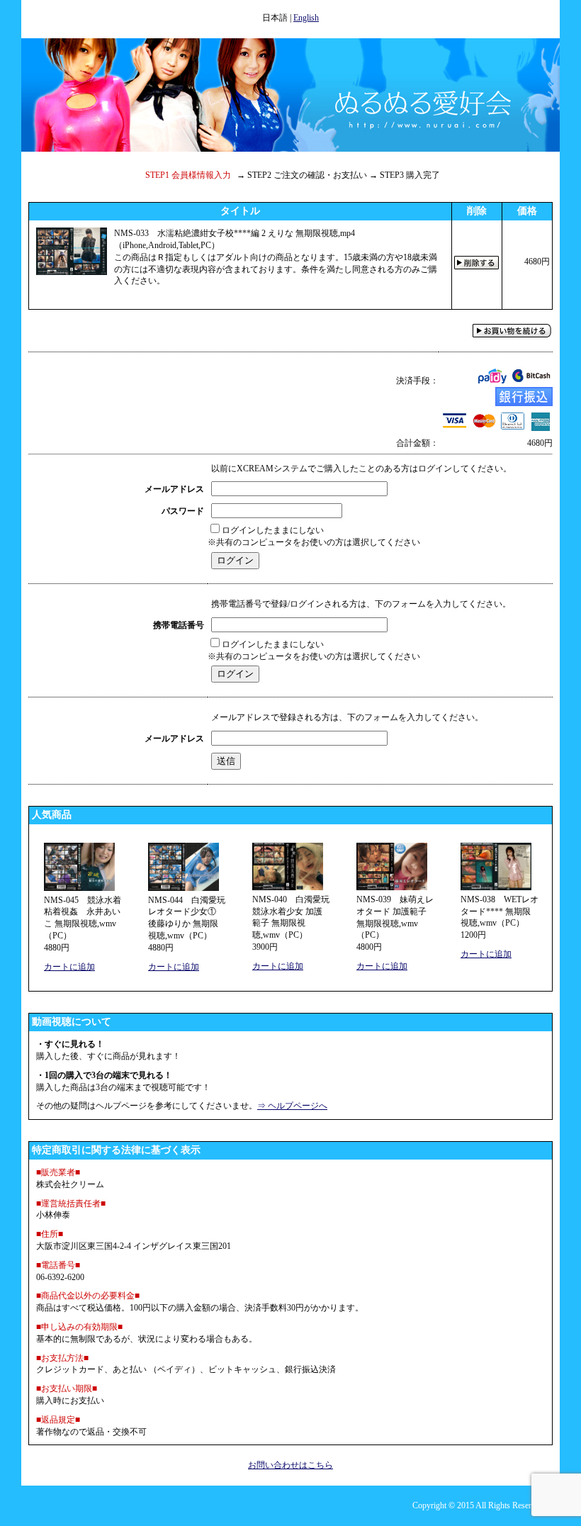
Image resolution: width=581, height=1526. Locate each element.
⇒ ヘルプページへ (292, 1106)
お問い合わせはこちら (290, 1465)
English (306, 18)
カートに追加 (69, 967)
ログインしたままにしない (273, 530)
